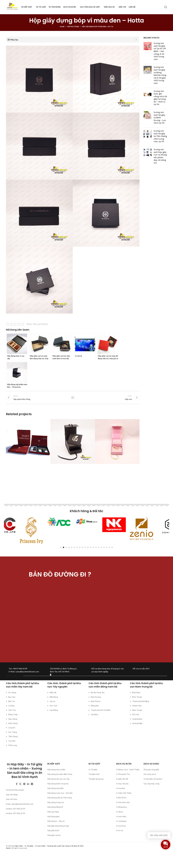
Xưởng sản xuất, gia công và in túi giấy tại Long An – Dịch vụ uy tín (160, 98)
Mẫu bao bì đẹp (73, 26)
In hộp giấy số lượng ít (153, 779)
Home (62, 26)
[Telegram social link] (32, 784)
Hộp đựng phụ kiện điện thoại (59, 774)
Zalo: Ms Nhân (12, 794)
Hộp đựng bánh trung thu (58, 783)
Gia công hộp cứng (151, 783)
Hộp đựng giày (53, 816)
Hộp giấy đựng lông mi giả (58, 826)
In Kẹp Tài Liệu (122, 783)
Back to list (72, 397)
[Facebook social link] (16, 784)
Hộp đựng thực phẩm (56, 769)
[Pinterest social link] (24, 784)
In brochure (121, 826)
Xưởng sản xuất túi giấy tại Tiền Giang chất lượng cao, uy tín (160, 136)
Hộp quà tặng (53, 811)
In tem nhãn (121, 816)
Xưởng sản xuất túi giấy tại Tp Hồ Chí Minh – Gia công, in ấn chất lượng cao (160, 51)
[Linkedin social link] (28, 784)
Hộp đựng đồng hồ (55, 807)
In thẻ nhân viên (123, 802)
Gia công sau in (150, 774)
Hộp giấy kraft (53, 830)
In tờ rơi (119, 830)
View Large (47, 422)
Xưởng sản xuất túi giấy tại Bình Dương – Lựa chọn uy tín (160, 117)
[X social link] (20, 784)
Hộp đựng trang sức (55, 802)
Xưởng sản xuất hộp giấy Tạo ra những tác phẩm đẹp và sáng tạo (160, 156)
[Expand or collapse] (136, 39)
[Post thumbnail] (148, 52)
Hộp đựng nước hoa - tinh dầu (60, 793)
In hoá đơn (120, 788)
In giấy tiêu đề (122, 779)
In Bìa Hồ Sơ (121, 797)
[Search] (165, 7)
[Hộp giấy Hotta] (39, 79)
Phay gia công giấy (151, 769)
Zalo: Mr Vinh (11, 799)
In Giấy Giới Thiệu (124, 793)
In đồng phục (121, 807)
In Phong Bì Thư (123, 774)
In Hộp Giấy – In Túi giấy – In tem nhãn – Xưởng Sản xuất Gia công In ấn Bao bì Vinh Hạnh (45, 847)
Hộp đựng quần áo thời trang (59, 797)
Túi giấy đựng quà (96, 779)
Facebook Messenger (15, 790)
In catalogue (121, 821)
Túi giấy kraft (94, 774)
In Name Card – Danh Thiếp (127, 769)
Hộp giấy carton (54, 835)
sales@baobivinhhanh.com (22, 804)
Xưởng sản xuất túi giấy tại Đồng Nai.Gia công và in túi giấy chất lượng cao (160, 75)
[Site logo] (12, 7)
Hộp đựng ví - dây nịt (56, 821)
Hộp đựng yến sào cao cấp (58, 779)
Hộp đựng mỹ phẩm (55, 788)
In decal (119, 811)
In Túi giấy (93, 769)
